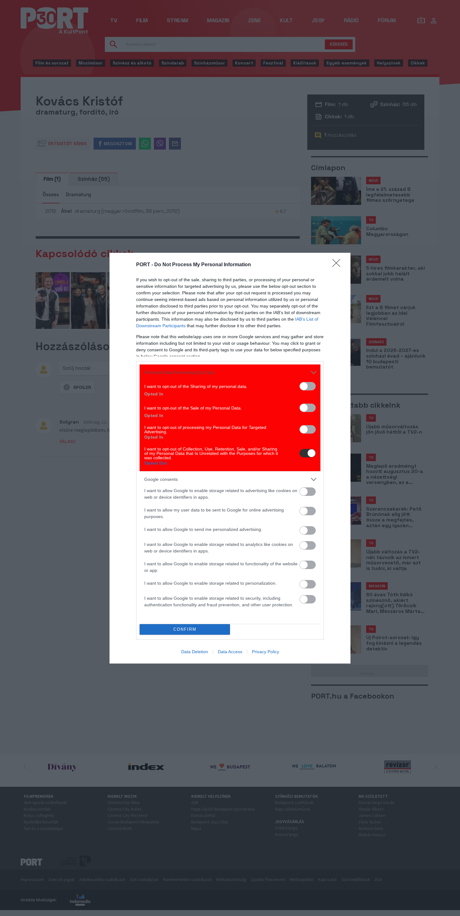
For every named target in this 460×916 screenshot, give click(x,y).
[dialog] (230, 458)
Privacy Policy (265, 651)
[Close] (338, 265)
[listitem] (230, 372)
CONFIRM (185, 629)
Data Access (230, 651)
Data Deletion (194, 651)
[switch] (307, 386)
